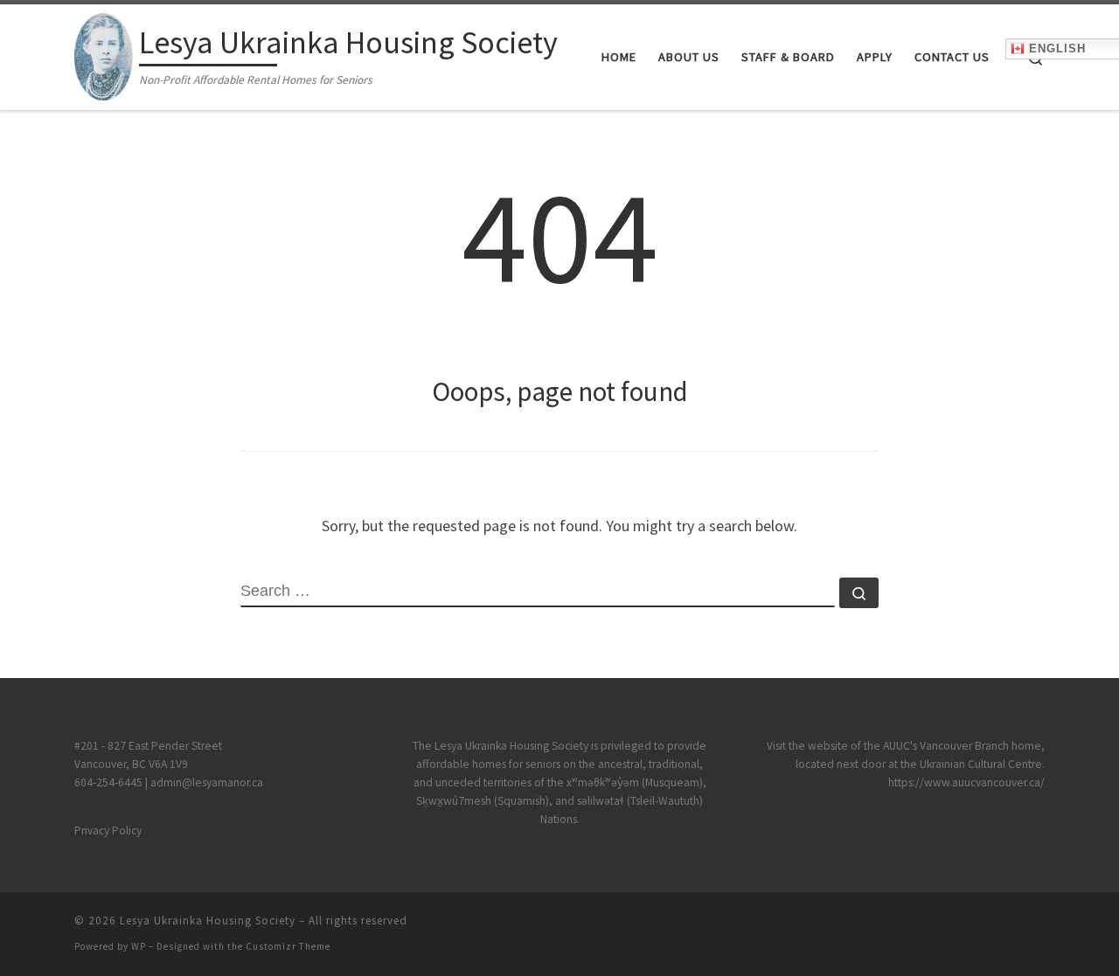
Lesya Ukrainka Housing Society (207, 920)
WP (138, 946)
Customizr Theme (288, 946)
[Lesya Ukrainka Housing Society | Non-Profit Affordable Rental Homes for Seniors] (103, 53)
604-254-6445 (109, 782)
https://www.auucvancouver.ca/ (966, 782)
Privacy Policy (108, 830)
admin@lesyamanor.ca (206, 782)
